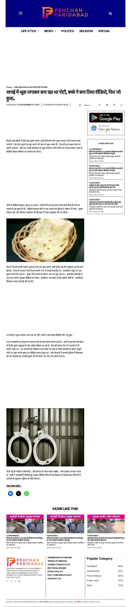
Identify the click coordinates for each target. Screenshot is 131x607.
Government (95, 149)
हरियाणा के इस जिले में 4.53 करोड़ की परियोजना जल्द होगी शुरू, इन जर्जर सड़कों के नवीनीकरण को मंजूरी (106, 152)
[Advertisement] (65, 58)
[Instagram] (11, 581)
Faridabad (94, 166)
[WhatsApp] (121, 105)
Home (9, 87)
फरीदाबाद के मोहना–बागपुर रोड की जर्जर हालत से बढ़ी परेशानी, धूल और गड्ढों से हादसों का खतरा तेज (104, 186)
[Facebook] (99, 105)
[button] (110, 13)
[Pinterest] (114, 105)
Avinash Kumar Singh (57, 105)
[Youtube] (19, 581)
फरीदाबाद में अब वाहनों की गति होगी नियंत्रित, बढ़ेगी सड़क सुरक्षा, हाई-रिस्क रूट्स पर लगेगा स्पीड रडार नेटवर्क (105, 203)
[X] (107, 105)
